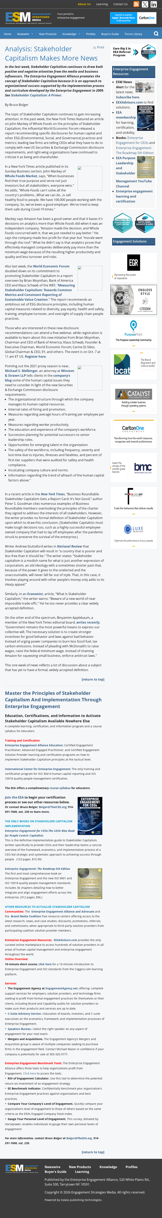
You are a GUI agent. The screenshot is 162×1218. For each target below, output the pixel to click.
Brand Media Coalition (26, 916)
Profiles (90, 34)
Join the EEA (14, 797)
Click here (29, 1073)
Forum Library (133, 34)
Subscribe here (127, 97)
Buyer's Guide (110, 34)
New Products (48, 34)
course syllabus (60, 788)
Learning (102, 4)
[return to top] (93, 679)
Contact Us (120, 4)
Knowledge (69, 34)
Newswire (23, 34)
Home (7, 34)
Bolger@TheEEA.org (79, 1138)
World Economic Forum (51, 266)
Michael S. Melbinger (21, 371)
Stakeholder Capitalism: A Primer (36, 95)
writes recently (87, 622)
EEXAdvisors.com (65, 940)
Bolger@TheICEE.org (52, 807)
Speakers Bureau (19, 1029)
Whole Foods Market (21, 176)
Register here (35, 356)
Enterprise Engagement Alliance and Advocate (62, 911)
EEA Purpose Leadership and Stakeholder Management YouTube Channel (134, 172)
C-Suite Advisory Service (24, 1013)
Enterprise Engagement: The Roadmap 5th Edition (37, 869)
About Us (84, 4)
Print (100, 47)
